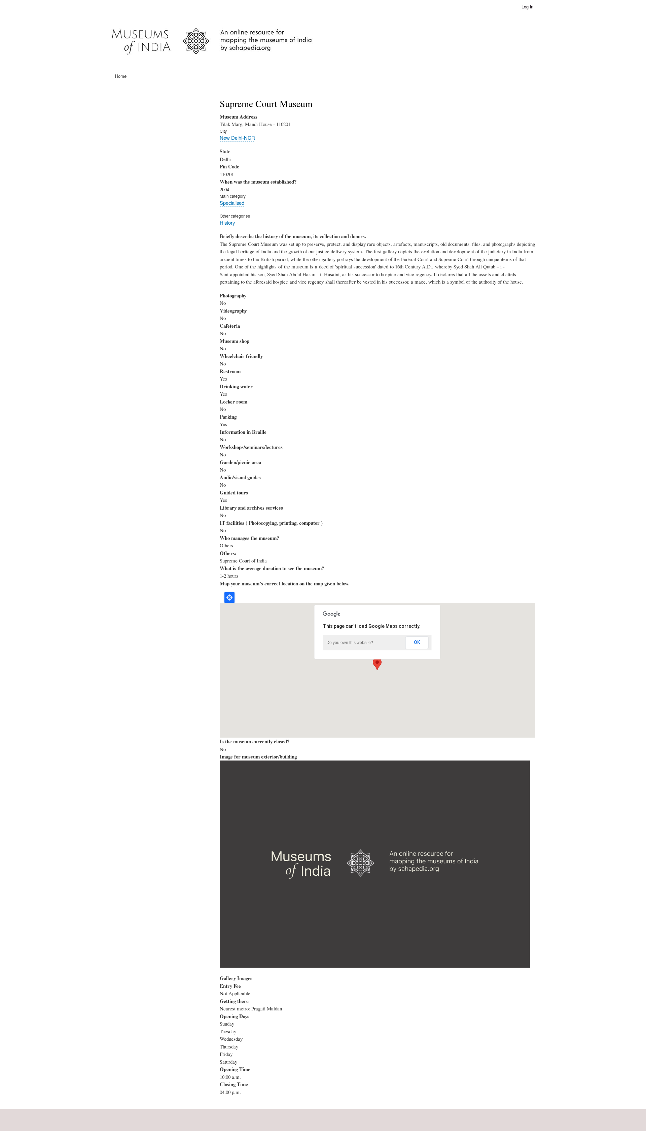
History (227, 222)
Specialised (232, 202)
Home (121, 76)
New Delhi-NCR (237, 137)
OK (417, 642)
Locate (229, 597)
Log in (527, 6)
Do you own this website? (349, 642)
